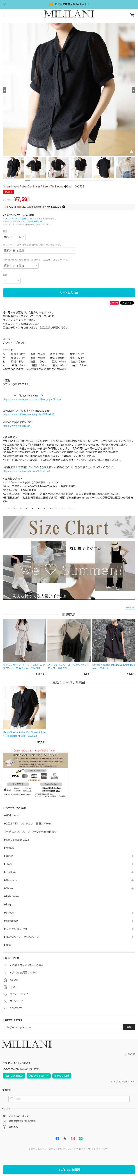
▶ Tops (8, 864)
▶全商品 (9, 847)
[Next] (133, 90)
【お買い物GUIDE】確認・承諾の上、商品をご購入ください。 (36, 260)
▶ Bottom (10, 872)
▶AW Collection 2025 (16, 839)
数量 (5, 275)
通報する (130, 607)
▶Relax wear (11, 896)
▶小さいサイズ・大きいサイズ (22, 936)
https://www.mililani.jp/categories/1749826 (28, 414)
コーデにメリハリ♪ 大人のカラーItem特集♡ (30, 831)
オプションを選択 (69, 1169)
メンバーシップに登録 (15, 218)
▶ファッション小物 (15, 928)
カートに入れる (69, 292)
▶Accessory (11, 920)
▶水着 (7, 945)
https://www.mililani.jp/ (16, 425)
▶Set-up (9, 888)
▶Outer (8, 856)
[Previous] (4, 90)
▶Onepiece (10, 880)
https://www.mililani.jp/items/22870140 (26, 471)
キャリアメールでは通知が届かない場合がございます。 (33, 245)
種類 (5, 231)
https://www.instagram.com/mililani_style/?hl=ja (32, 399)
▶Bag (7, 904)
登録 (129, 1027)
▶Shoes (9, 912)
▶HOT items (11, 815)
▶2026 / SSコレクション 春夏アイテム (27, 823)
